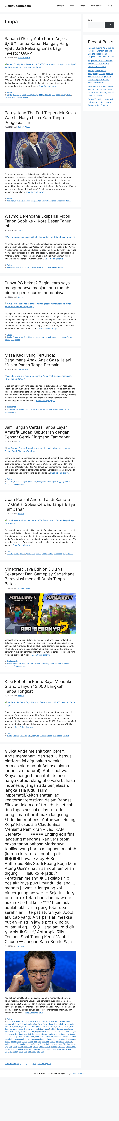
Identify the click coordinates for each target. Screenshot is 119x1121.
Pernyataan (46, 201)
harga (41, 95)
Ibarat (25, 1031)
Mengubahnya (38, 337)
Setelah (42, 1047)
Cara (25, 337)
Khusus (73, 1034)
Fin (50, 1029)
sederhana (9, 666)
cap (47, 1026)
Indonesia (53, 1031)
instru (63, 1031)
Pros (41, 1044)
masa (49, 409)
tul (11, 1052)
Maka (42, 1036)
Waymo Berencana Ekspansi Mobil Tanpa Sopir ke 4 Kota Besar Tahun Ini (38, 221)
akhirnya (38, 1021)
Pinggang (60, 482)
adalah (18, 1021)
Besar (18, 267)
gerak (30, 482)
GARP (29, 95)
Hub (30, 337)
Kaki (29, 736)
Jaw (12, 1034)
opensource (56, 337)
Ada (13, 1021)
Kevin (23, 201)
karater (38, 1034)
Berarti (27, 1026)
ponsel (38, 554)
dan (6, 1029)
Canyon (16, 736)
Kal (29, 1034)
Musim (55, 409)
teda (26, 1049)
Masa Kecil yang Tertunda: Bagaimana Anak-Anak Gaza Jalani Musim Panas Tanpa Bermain (38, 360)
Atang (39, 1024)
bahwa (63, 1024)
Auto (15, 95)
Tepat (43, 1049)
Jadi (53, 95)
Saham (19, 97)
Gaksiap (60, 1029)
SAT (10, 1047)
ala (47, 1021)
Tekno (71, 6)
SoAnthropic (71, 1047)
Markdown (49, 1036)
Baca (51, 1024)
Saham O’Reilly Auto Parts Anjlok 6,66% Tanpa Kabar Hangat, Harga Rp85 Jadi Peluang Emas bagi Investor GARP (38, 46)
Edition (37, 664)
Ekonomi (82, 6)
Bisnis (109, 6)
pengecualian (36, 201)
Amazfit (10, 482)
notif (19, 1042)
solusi (50, 554)
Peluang (8, 97)
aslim (30, 1024)
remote (44, 554)
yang (14, 412)
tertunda (8, 412)
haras (7, 1031)
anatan (62, 1021)
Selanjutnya (44, 1064)
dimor (26, 1029)
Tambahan (9, 484)
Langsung (21, 1036)
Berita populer (96, 6)
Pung (51, 1044)
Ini (30, 267)
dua (35, 1029)
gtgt (65, 1029)
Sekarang (17, 666)
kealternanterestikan (56, 1034)
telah (31, 1049)
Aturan (45, 1024)
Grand (22, 736)
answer (7, 1024)
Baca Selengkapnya (48, 86)
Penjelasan (60, 1042)
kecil (44, 409)
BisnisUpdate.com (18, 6)
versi (34, 1052)
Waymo (60, 267)
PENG (52, 1042)
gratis (28, 554)
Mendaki (43, 736)
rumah (7, 340)
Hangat (35, 95)
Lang (15, 1036)
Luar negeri (59, 6)
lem (27, 1036)
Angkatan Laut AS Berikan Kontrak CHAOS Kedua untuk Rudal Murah (100, 64)
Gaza (35, 409)
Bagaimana (20, 409)
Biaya (21, 337)
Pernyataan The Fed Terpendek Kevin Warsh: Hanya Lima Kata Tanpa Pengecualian (40, 117)
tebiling (20, 1049)
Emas (24, 95)
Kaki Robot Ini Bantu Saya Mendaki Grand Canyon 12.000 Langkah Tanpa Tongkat (38, 686)
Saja (6, 1047)
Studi (10, 1049)
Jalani (40, 409)
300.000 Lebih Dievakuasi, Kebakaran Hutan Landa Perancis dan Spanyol (100, 102)
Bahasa (56, 1024)
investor (48, 95)
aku (43, 1021)
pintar (64, 337)
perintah (8, 1044)
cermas (52, 1026)
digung (20, 1029)
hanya (13, 201)
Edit (39, 1029)
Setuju (47, 1047)
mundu (7, 1042)
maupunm (58, 1036)
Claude (66, 1026)
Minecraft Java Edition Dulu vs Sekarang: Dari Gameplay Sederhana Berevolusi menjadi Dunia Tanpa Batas (40, 576)
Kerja (67, 1034)
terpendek (61, 201)
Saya (12, 340)
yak (38, 1052)
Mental (61, 1039)
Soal (63, 1047)
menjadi (48, 337)
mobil (39, 267)
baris (72, 1024)
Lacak (48, 482)
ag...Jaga (25, 1021)
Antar (17, 1024)
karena (45, 1034)
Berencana (11, 267)
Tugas (7, 1052)
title (63, 1049)
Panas (61, 409)
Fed (8, 201)
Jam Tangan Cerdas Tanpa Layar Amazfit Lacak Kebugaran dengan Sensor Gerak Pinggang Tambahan (38, 432)
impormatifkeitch (42, 1031)
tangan (16, 484)
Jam (34, 482)
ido (33, 1031)
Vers (29, 1052)
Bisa (43, 1026)
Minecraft (65, 664)
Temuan (36, 1049)
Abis (9, 1021)
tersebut (49, 1049)
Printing (36, 1044)
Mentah (55, 1039)
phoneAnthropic (18, 1044)
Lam (10, 1036)
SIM (59, 1047)
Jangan (73, 1031)
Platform (29, 1044)
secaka (20, 1047)
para (35, 1042)
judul (25, 1034)
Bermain (28, 409)
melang (73, 1036)
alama (51, 1021)
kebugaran (41, 482)
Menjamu (47, 1039)
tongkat (66, 736)
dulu (27, 664)
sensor (67, 482)
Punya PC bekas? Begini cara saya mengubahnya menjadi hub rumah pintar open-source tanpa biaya (37, 287)
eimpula (45, 1029)
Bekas (15, 337)
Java (52, 664)
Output (24, 1042)
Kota (34, 267)
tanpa (25, 97)
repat (60, 1044)
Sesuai (35, 1047)
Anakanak (11, 409)
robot (49, 736)
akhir (32, 1021)
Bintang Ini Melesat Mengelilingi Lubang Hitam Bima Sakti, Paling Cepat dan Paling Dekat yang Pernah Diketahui (100, 76)
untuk (21, 1052)
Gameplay (45, 664)
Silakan (54, 1047)
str (6, 1049)
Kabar (58, 95)
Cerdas (17, 482)
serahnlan (28, 1047)
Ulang (15, 1052)
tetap (59, 1049)
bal (68, 1024)
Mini (66, 1039)
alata (56, 1021)
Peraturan (68, 1042)
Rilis (64, 1044)
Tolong (68, 1049)
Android (10, 554)
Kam (33, 1034)
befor (16, 1026)
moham (72, 1039)
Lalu (6, 1036)
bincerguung (36, 1026)
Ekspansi (25, 267)
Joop (21, 1034)
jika (16, 1034)
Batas (9, 664)
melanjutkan (9, 1039)
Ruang (73, 1044)
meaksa (66, 1036)
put (55, 1044)
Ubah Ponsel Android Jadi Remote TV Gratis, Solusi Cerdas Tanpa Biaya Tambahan (40, 504)
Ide (30, 1031)
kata (18, 201)
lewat (32, 1036)
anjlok (9, 95)
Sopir (44, 267)
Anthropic (23, 1024)
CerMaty (59, 1026)
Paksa (30, 1042)
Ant (12, 1024)
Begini (9, 337)
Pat (39, 1042)
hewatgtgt (18, 1031)
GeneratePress (79, 1073)
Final (54, 1029)
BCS (11, 1026)
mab (37, 1036)
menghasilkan (37, 1039)
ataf (34, 1024)
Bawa (7, 1026)
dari (23, 664)
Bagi (19, 95)
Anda (68, 1021)
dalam (72, 1026)
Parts (69, 95)
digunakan (12, 1029)
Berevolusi (17, 664)
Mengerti (28, 1039)
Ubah (70, 554)
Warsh (68, 201)
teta (54, 1049)
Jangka (7, 1034)
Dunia (32, 664)
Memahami (19, 1039)
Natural (14, 1042)
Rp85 (14, 97)
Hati (11, 1031)
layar (54, 482)
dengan (24, 482)
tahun (49, 267)
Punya (69, 337)
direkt (31, 1029)
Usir (25, 1052)
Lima (28, 201)
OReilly (63, 95)
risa (68, 1044)
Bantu (9, 736)
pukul (46, 1044)
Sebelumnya (12, 1064)
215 (34, 1064)
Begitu (21, 1026)
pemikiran (45, 1042)
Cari (90, 20)
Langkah (35, 736)
